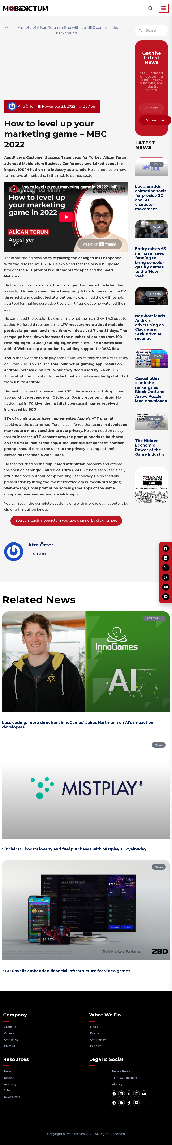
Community (98, 1039)
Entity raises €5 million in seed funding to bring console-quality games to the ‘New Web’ (150, 262)
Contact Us (11, 1039)
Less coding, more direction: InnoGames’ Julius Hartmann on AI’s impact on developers (77, 724)
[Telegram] (114, 1103)
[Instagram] (136, 1093)
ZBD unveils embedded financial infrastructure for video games (66, 971)
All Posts (39, 554)
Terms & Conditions (124, 1077)
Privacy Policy (121, 1071)
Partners (95, 1046)
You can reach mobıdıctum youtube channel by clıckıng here (66, 520)
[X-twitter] (129, 1093)
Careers (9, 1033)
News (7, 1071)
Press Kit (9, 1046)
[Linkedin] (121, 1093)
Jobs (7, 1090)
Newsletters (12, 1096)
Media (94, 1026)
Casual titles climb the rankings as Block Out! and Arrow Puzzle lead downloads (151, 389)
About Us (10, 1026)
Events (94, 1033)
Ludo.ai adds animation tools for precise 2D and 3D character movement (150, 197)
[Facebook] (114, 1093)
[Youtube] (144, 1093)
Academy (10, 1084)
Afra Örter (40, 545)
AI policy (117, 1084)
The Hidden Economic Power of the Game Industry (149, 447)
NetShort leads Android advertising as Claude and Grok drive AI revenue (150, 327)
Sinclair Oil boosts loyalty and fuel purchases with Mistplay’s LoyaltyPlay (74, 849)
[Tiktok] (129, 1103)
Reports (9, 1077)
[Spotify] (121, 1103)
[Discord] (136, 1103)
